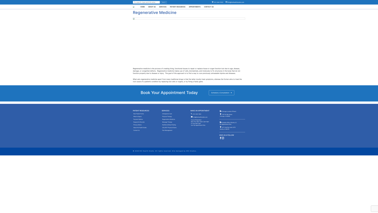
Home (142, 7)
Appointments (195, 7)
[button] (221, 92)
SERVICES (165, 111)
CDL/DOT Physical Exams (169, 127)
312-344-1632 (218, 2)
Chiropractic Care (167, 113)
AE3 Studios (191, 151)
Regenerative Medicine (168, 119)
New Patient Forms (138, 113)
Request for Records (139, 122)
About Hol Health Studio (140, 127)
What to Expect (137, 116)
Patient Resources (177, 7)
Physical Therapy (167, 116)
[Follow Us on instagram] (223, 139)
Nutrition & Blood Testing (169, 125)
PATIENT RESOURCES (141, 111)
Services (163, 7)
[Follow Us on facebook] (220, 139)
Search (164, 2)
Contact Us (209, 7)
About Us (152, 7)
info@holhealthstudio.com (236, 2)
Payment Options (138, 119)
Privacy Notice (137, 125)
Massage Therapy (167, 122)
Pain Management (167, 130)
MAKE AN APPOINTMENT (199, 111)
